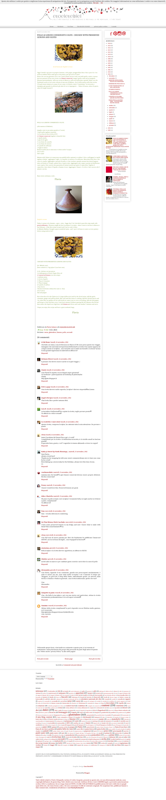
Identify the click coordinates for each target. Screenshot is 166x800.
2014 (109, 70)
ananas (38, 693)
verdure (38, 745)
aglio (83, 691)
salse (125, 737)
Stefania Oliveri (47, 359)
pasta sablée (112, 729)
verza (45, 745)
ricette (67, 737)
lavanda (116, 717)
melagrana (59, 721)
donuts (65, 710)
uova (88, 743)
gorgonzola (90, 715)
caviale (98, 701)
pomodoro (95, 735)
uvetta (103, 743)
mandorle (116, 719)
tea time (111, 741)
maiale (101, 719)
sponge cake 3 (48, 741)
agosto (111, 110)
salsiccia (38, 739)
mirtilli (116, 721)
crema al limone (82, 708)
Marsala (126, 719)
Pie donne (70, 733)
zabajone (86, 745)
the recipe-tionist (42, 743)
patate (46, 731)
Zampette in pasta (47, 593)
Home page (69, 659)
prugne (42, 737)
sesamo (83, 739)
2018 (109, 61)
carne (46, 332)
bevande (38, 697)
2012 (109, 74)
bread (82, 697)
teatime (126, 741)
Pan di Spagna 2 (90, 725)
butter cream (124, 697)
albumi (115, 691)
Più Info (96, 3)
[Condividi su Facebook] (55, 330)
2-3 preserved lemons (43, 275)
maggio (111, 116)
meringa (95, 721)
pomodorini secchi (83, 735)
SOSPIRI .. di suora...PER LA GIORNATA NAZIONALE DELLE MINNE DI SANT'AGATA (120, 179)
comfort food (70, 706)
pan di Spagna (78, 725)
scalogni (53, 739)
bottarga (75, 697)
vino (59, 745)
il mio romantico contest (64, 717)
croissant (99, 708)
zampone (102, 745)
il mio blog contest (44, 717)
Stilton (65, 741)
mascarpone (50, 721)
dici (37, 710)
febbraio (111, 123)
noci (127, 723)
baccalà (78, 695)
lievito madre (54, 719)
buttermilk (39, 699)
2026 (109, 43)
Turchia (68, 743)
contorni (119, 706)
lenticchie (39, 719)
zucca (109, 745)
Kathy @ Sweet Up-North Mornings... (54, 451)
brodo (105, 697)
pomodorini (70, 735)
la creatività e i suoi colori (50, 422)
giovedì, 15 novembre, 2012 (59, 548)
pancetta (38, 727)
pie (63, 733)
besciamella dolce (122, 695)
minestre (109, 721)
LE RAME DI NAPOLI (114, 89)
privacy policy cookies (100, 26)
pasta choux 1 (109, 727)
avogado (66, 695)
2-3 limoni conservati (44, 136)
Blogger (87, 773)
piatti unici (40, 733)
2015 (109, 67)
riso (81, 737)
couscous (39, 708)
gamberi (113, 712)
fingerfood (101, 710)
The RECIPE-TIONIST (83, 26)
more (44, 723)
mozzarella (60, 723)
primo (121, 735)
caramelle (46, 701)
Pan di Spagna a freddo (103, 725)
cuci (105, 708)
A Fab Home (45, 342)
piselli (101, 733)
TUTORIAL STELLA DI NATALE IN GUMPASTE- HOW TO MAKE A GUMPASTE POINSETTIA (120, 191)
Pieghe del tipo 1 (80, 733)
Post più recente (43, 659)
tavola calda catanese (97, 741)
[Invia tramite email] (50, 330)
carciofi (62, 701)
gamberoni (121, 712)
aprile (111, 118)
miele (102, 721)
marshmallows (40, 721)
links (81, 719)
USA (95, 743)
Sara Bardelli (88, 766)
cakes (52, 699)
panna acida (63, 727)
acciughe (65, 691)
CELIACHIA (46, 703)
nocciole (120, 723)
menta (83, 721)
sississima (45, 548)
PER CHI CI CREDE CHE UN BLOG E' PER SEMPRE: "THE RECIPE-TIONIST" (120, 168)
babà (72, 695)
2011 (109, 128)
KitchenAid (87, 717)
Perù (100, 731)
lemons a (66, 304)
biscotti (64, 697)
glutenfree (52, 332)
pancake (126, 725)
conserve (96, 706)
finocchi (110, 710)
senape (71, 739)
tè (105, 741)
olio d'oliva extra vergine (49, 725)
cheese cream (55, 703)
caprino (40, 701)
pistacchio (118, 733)
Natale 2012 (105, 723)
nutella (38, 725)
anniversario (52, 693)
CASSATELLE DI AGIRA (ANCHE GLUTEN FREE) (116, 97)
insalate (77, 717)
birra (57, 697)
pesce (106, 731)
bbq (91, 695)
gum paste (116, 715)
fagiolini (88, 710)
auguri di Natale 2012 (56, 695)
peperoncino (78, 731)
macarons (94, 719)
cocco (128, 703)
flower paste (44, 712)
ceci (129, 701)
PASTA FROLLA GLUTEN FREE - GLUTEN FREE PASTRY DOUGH (116, 101)
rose (87, 737)
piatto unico (54, 733)
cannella (120, 699)
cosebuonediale (47, 472)
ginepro (64, 715)
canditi (113, 699)
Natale (88, 723)
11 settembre (51, 691)
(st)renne (39, 691)
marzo (111, 121)
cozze (46, 708)
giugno (111, 114)
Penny (43, 485)
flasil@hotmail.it (77, 788)
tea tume (119, 741)
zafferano (94, 745)
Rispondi (44, 353)
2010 (109, 130)
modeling (38, 723)
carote (78, 701)
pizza (126, 733)
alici (120, 691)
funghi (97, 712)
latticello (109, 717)
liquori (87, 719)
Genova (40, 715)
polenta (38, 735)
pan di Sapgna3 (67, 725)
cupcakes (117, 708)
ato (116, 693)
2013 (109, 72)
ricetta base (56, 737)
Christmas (81, 703)
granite (108, 715)
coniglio (90, 706)
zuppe (38, 747)
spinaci (40, 741)
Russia (105, 737)
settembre (112, 107)
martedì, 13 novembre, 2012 (78, 451)
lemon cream (125, 717)
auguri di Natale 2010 (124, 693)
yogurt (79, 745)
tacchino (86, 741)
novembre (112, 78)
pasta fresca (89, 729)
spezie (128, 739)
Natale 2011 (96, 723)
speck (122, 739)
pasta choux (100, 727)
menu (88, 721)
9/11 (59, 691)
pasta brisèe (90, 727)
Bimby (52, 697)
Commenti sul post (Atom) (72, 665)
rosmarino (93, 737)
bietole (45, 697)
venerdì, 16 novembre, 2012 (64, 593)
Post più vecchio (94, 659)
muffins (75, 723)
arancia (98, 693)
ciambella (90, 703)
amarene (126, 691)
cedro (39, 703)
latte (103, 717)
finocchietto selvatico (121, 710)
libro (45, 719)
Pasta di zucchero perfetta (45, 729)
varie (116, 743)
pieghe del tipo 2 (92, 733)
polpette (56, 735)
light (61, 719)
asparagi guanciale (108, 693)
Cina (102, 703)
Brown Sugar (113, 697)
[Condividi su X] (53, 330)
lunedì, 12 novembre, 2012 (59, 342)
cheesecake (65, 703)
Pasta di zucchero (121, 727)
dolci (45, 710)
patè (67, 731)
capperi (127, 699)
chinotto (74, 703)
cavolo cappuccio (121, 701)
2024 (109, 48)
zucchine (117, 745)
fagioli (82, 710)
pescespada (117, 731)
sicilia (104, 739)
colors (61, 706)
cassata (85, 701)
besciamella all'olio (110, 695)
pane (45, 727)
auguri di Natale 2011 (43, 695)
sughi (70, 741)
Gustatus (44, 605)
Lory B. (43, 409)
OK (102, 3)
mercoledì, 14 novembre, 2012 (55, 511)
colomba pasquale (53, 706)
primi (111, 735)
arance (90, 693)
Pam (43, 511)
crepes (92, 708)
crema (60, 708)
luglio (110, 112)
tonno (53, 743)
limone (59, 332)
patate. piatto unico (58, 731)
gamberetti (104, 712)
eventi (77, 710)
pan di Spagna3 (117, 725)
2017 (109, 63)
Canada (106, 699)
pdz (72, 731)
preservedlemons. (42, 225)
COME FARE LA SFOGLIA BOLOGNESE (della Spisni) (120, 156)
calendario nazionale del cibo (90, 699)
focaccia (52, 712)
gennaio (111, 125)
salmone (112, 737)
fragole (74, 712)
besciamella (98, 695)
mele (77, 721)
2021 (109, 54)
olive (59, 725)
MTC (68, 723)
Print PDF (44, 330)
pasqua (72, 727)
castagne (91, 701)
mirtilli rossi (124, 721)
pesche (126, 731)
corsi (129, 706)
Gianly (43, 370)
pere (95, 731)
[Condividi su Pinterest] (56, 330)
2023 (109, 50)
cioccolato (110, 703)
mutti (82, 723)
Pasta (80, 727)
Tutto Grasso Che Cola (79, 743)
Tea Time (70, 26)
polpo (62, 735)
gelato (128, 712)
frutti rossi (89, 712)
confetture (81, 706)
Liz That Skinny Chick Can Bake (53, 522)
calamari (58, 699)
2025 (109, 45)
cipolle (121, 703)
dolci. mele (58, 710)
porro (105, 735)
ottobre (111, 105)
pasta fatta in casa (65, 729)
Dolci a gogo (45, 387)
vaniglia (110, 743)
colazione (41, 706)
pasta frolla (101, 729)
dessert (125, 708)
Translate (50, 679)
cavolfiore (111, 701)
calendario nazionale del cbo (71, 699)
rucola (100, 737)
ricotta (74, 737)
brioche (89, 697)
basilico (85, 695)
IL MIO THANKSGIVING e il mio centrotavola (116, 86)
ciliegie (97, 703)
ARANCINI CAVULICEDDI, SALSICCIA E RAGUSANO (116, 80)
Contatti (113, 26)
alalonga (101, 691)
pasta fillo (80, 729)
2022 (109, 52)
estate (71, 710)
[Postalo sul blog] (51, 330)
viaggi (52, 745)
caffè (46, 699)
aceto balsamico (75, 691)
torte (60, 743)
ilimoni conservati (67, 78)
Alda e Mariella (47, 496)
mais (108, 719)
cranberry (53, 708)
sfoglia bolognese (93, 739)
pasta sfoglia (121, 729)
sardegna (46, 739)
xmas (71, 745)
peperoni (87, 731)
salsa (120, 737)
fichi (94, 710)
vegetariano (123, 743)
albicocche (109, 691)
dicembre (112, 76)
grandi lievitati (100, 715)
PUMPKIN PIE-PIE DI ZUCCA (117, 83)
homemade (125, 715)
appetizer (80, 693)
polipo (44, 735)
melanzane (68, 721)
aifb (94, 691)
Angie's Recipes (47, 398)
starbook (57, 741)
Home (51, 26)
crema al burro (70, 708)
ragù (48, 737)
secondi (69, 332)
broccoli (97, 697)
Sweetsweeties (79, 741)
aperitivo (71, 693)
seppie (77, 739)
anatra (44, 693)
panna (54, 727)
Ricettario (60, 26)
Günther (44, 559)
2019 (109, 59)
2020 (109, 56)
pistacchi (108, 733)
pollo (64, 332)
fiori (37, 712)
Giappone (57, 715)
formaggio (63, 712)
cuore (110, 708)
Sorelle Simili (115, 739)
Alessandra (45, 570)
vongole (65, 745)
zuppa (126, 745)
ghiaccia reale (48, 715)
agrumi (89, 691)
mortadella (51, 723)
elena (43, 435)
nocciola (113, 723)
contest (106, 705)
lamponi (97, 717)
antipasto (62, 693)
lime (66, 719)
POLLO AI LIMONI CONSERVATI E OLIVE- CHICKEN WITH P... (116, 93)
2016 (109, 65)
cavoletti (104, 701)
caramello (54, 701)
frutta (81, 712)
